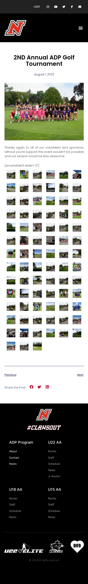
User (37, 6)
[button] (80, 28)
